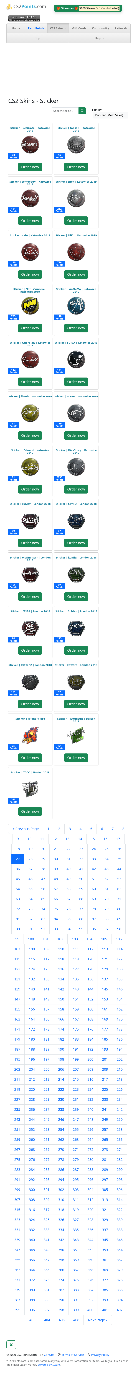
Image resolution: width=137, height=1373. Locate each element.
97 (106, 929)
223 (76, 1089)
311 (76, 1199)
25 (106, 848)
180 (32, 1039)
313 (105, 1199)
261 (46, 1139)
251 (17, 1129)
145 (105, 989)
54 (18, 888)
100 (31, 939)
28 (30, 858)
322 (120, 1209)
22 (68, 848)
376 (90, 1279)
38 (43, 868)
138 (120, 979)
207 (76, 1069)
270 (61, 1149)
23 (81, 848)
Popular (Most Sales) (109, 115)
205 (46, 1069)
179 (17, 1039)
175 (76, 1029)
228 (32, 1099)
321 (105, 1209)
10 (29, 838)
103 (75, 939)
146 (120, 989)
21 (56, 848)
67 (68, 898)
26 (119, 848)
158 (61, 1009)
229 (46, 1099)
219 (17, 1089)
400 (90, 1309)
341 (46, 1239)
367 (76, 1269)
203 (17, 1069)
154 (120, 999)
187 (17, 1049)
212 (32, 1079)
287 (76, 1169)
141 (46, 989)
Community (100, 28)
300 (32, 1189)
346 (120, 1239)
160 (90, 1009)
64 (30, 898)
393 (105, 1299)
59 (81, 888)
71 (119, 898)
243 (17, 1119)
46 (30, 878)
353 (105, 1249)
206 (61, 1069)
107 (17, 949)
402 (120, 1309)
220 (32, 1089)
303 (76, 1189)
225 (105, 1089)
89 (119, 919)
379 (17, 1289)
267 (17, 1149)
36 (18, 868)
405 (62, 1320)
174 (61, 1029)
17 (118, 838)
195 (17, 1059)
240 (90, 1109)
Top (37, 38)
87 (94, 919)
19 (30, 848)
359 (76, 1259)
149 (46, 999)
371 (17, 1279)
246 (61, 1119)
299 (17, 1189)
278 (61, 1159)
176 (90, 1029)
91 (30, 929)
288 (90, 1169)
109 (46, 949)
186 (120, 1039)
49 (68, 878)
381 (46, 1289)
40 (68, 868)
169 (105, 1019)
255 (76, 1129)
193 (105, 1049)
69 (94, 898)
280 (90, 1159)
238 (61, 1109)
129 (105, 969)
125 (46, 969)
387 (17, 1299)
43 (106, 868)
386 (120, 1289)
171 (17, 1029)
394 (120, 1299)
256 (90, 1129)
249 (105, 1119)
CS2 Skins (57, 28)
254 (61, 1129)
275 (17, 1159)
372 (32, 1279)
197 (46, 1059)
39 (56, 868)
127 (76, 969)
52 (106, 878)
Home (16, 28)
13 (67, 838)
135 (76, 979)
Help (98, 38)
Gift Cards (79, 28)
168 (90, 1019)
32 (81, 858)
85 (68, 919)
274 (120, 1149)
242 (120, 1109)
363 (17, 1269)
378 (120, 1279)
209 (105, 1069)
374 (61, 1279)
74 (43, 909)
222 (61, 1089)
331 (17, 1229)
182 (61, 1039)
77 (81, 909)
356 (32, 1259)
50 (81, 878)
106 (119, 939)
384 (90, 1289)
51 (94, 878)
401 (105, 1309)
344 (90, 1239)
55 (30, 888)
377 (105, 1279)
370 (120, 1269)
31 (68, 858)
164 (32, 1019)
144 (90, 989)
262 (61, 1139)
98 (119, 929)
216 (90, 1079)
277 (46, 1159)
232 (90, 1099)
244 (32, 1119)
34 (106, 858)
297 (105, 1179)
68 (81, 898)
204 (32, 1069)
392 (90, 1299)
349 (46, 1249)
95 (81, 929)
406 (76, 1320)
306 (120, 1189)
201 (105, 1059)
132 (32, 979)
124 (32, 969)
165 (46, 1019)
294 (61, 1179)
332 (32, 1229)
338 (120, 1229)
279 (76, 1159)
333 (46, 1229)
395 (17, 1309)
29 (43, 858)
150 (61, 999)
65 (43, 898)
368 (90, 1269)
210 (120, 1069)
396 (32, 1309)
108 (32, 949)
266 (120, 1139)
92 (43, 929)
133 (46, 979)
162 (120, 1009)
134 (61, 979)
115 (17, 959)
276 (32, 1159)
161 (105, 1009)
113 (105, 949)
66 (56, 898)
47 (43, 878)
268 (32, 1149)
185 (105, 1039)
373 (46, 1279)
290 (120, 1169)
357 (46, 1259)
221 (46, 1089)
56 (43, 888)
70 (106, 898)
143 (76, 989)
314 (120, 1199)
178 (120, 1029)
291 (17, 1179)
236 (32, 1109)
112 (90, 949)
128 (90, 969)
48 (56, 878)
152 (90, 999)
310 (61, 1199)
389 (46, 1299)
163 (17, 1019)
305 (105, 1189)
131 (17, 979)
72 (18, 909)
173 (46, 1029)
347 (17, 1249)
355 (17, 1259)
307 (17, 1199)
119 (76, 959)
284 (32, 1169)
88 (106, 919)
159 (76, 1009)
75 (56, 909)
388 (32, 1299)
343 (76, 1239)
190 (61, 1049)
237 (46, 1109)
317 (46, 1209)
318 (61, 1209)
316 (32, 1209)
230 (61, 1099)
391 (76, 1299)
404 (47, 1320)
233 (105, 1099)
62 (119, 888)
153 (105, 999)
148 (32, 999)
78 (94, 909)
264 (90, 1139)
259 (17, 1139)
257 (105, 1129)
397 (46, 1309)
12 (55, 838)
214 (61, 1079)
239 (76, 1109)
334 (61, 1229)
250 (120, 1119)
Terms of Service (73, 1355)
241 (105, 1109)
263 (76, 1139)
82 (30, 919)
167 (76, 1019)
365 (46, 1269)
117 (46, 959)
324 (32, 1219)
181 (46, 1039)
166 (61, 1019)
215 (76, 1079)
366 (61, 1269)
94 (68, 929)
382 (61, 1289)
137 (105, 979)
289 (105, 1169)
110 (61, 949)
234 (120, 1099)
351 (76, 1249)
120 (90, 959)
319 (76, 1209)
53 (119, 878)
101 (46, 939)
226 (120, 1089)
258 (120, 1129)
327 (76, 1219)
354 (120, 1249)
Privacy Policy (100, 1355)
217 (105, 1079)
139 (17, 989)
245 (46, 1119)
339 (17, 1239)
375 (76, 1279)
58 (68, 888)
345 (105, 1239)
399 (76, 1309)
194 (120, 1049)
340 (32, 1239)
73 (30, 909)
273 (105, 1149)
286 (61, 1169)
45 (18, 878)
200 (90, 1059)
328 (90, 1219)
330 (120, 1219)
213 (46, 1079)
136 (90, 979)
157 (46, 1009)
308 (32, 1199)
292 (32, 1179)
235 (17, 1109)
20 (43, 848)
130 (120, 969)
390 (61, 1299)
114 (120, 949)
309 (46, 1199)
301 (46, 1189)
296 (90, 1179)
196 (32, 1059)
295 (76, 1179)
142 (61, 989)
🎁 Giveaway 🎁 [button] (88, 8)
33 (94, 858)
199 (76, 1059)
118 (61, 959)
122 (120, 959)
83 (43, 919)
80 (119, 909)
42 (94, 868)
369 (105, 1269)
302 (61, 1189)
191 (76, 1049)
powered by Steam (49, 1364)
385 (105, 1289)
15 (93, 838)
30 (56, 858)
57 (56, 888)
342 (61, 1239)
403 (32, 1320)
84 (56, 919)
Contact (49, 1355)
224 (90, 1089)
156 (32, 1009)
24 (94, 848)
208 (90, 1069)
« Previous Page (26, 828)
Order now (30, 167)
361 (105, 1259)
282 (120, 1159)
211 (17, 1079)
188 (32, 1049)
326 (61, 1219)
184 (90, 1039)
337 (105, 1229)
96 (94, 929)
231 (76, 1099)
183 (76, 1039)
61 (106, 888)
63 (18, 898)
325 (46, 1219)
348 (32, 1249)
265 (105, 1139)
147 (17, 999)
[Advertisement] (68, 70)
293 (46, 1179)
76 (68, 909)
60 (94, 888)
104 (89, 939)
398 (61, 1309)
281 (105, 1159)
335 (76, 1229)
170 (120, 1019)
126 (61, 969)
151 (76, 999)
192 (90, 1049)
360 (90, 1259)
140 (32, 989)
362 (120, 1259)
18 (18, 848)
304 (90, 1189)
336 (90, 1229)
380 (32, 1289)
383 (76, 1289)
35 (119, 858)
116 (32, 959)
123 (17, 969)
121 (105, 959)
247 (76, 1119)
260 (32, 1139)
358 (61, 1259)
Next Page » (98, 1320)
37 (30, 868)
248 (90, 1119)
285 (46, 1169)
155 (17, 1009)
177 (105, 1029)
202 (120, 1059)
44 (119, 868)
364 (32, 1269)
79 (106, 909)
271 (76, 1149)
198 (61, 1059)
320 (90, 1209)
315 (17, 1209)
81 (18, 919)
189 (46, 1049)
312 (90, 1199)
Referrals (121, 28)
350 (61, 1249)
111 (76, 949)
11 (42, 838)
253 (46, 1129)
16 (105, 838)
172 (32, 1029)
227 (17, 1099)
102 (60, 939)
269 (46, 1149)
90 (18, 929)
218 (120, 1079)
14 (80, 838)
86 (81, 919)
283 (17, 1169)
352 (90, 1249)
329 (105, 1219)
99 (17, 939)
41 (81, 868)
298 (120, 1179)
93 (56, 929)
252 (32, 1129)
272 (90, 1149)
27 (18, 858)
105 (104, 939)
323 (17, 1219)
